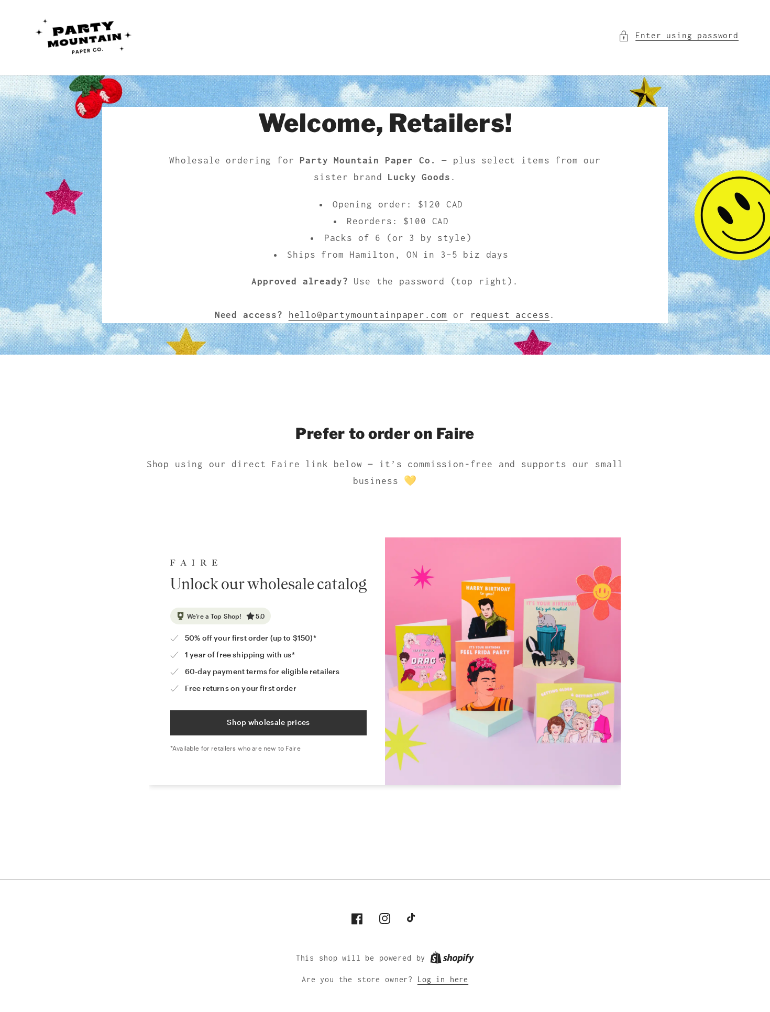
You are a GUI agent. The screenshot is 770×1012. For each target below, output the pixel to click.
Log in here (442, 979)
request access (510, 315)
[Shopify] (452, 958)
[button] (678, 35)
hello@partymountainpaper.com (368, 315)
